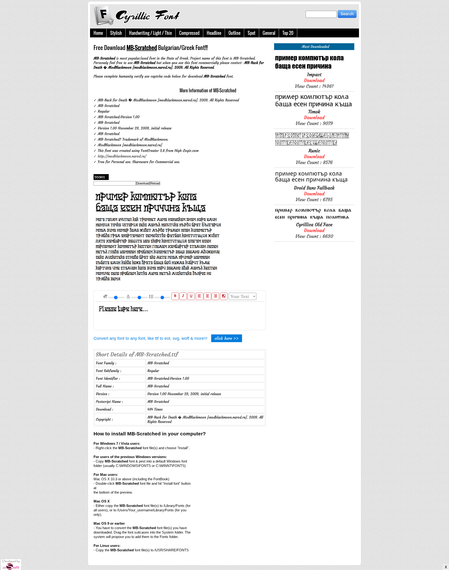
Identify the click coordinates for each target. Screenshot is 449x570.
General (269, 33)
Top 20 (287, 33)
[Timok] (314, 106)
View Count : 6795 (314, 193)
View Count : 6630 (314, 230)
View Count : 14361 (314, 80)
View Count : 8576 (314, 156)
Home (98, 33)
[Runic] (314, 145)
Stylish (116, 33)
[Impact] (314, 69)
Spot (251, 33)
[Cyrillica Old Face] (314, 219)
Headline (214, 33)
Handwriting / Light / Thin (150, 33)
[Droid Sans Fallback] (314, 182)
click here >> (227, 338)
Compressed (189, 33)
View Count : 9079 (314, 117)
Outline (234, 33)
